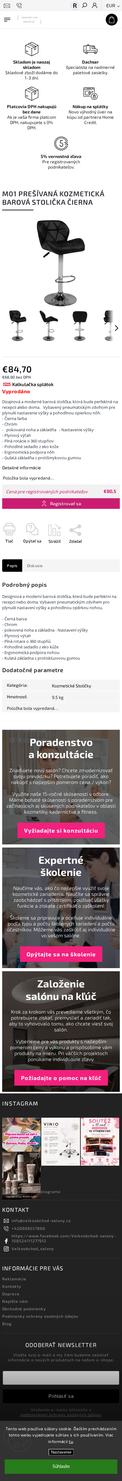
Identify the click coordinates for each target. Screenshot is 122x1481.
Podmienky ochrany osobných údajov (40, 1316)
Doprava (10, 1293)
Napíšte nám (15, 1301)
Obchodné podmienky (24, 1308)
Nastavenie (61, 1452)
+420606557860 (28, 1228)
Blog (7, 1323)
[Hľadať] (84, 6)
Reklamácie (14, 1278)
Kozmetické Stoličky (71, 685)
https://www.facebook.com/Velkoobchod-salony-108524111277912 (64, 1238)
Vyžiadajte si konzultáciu (61, 830)
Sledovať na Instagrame (36, 1191)
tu (71, 1441)
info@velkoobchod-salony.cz (41, 1220)
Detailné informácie (21, 467)
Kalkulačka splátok (32, 384)
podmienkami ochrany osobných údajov (61, 1414)
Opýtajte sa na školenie (61, 954)
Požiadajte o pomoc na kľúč (61, 1077)
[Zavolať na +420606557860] (20, 5)
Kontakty (11, 1286)
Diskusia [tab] (35, 565)
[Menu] (7, 18)
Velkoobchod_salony (33, 1248)
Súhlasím (61, 1466)
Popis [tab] (12, 565)
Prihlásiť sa (61, 1396)
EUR (110, 5)
